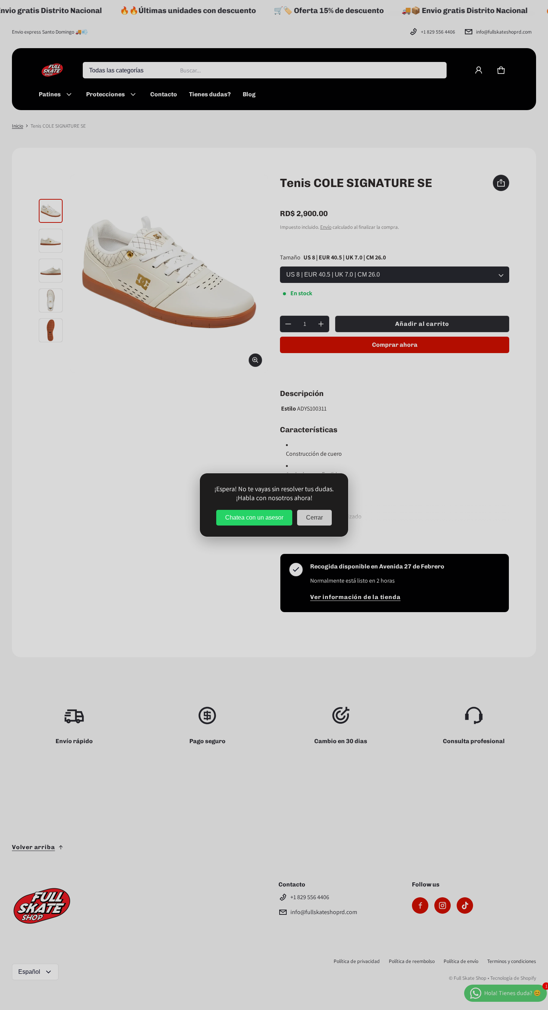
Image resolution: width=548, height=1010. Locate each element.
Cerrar (314, 517)
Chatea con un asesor (254, 517)
